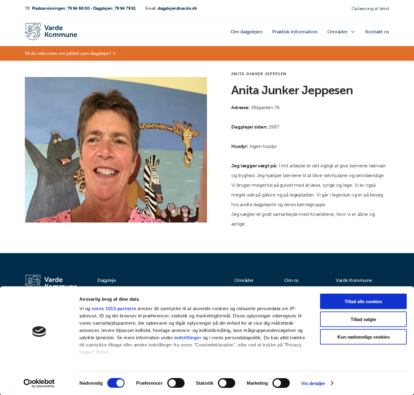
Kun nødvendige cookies (363, 337)
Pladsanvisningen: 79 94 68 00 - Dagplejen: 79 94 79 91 (80, 8)
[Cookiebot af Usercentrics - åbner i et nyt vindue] (39, 383)
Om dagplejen (246, 32)
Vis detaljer (313, 383)
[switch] (176, 383)
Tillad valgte (363, 319)
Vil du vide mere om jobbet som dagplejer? (68, 53)
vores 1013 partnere (114, 308)
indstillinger (188, 337)
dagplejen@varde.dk (171, 8)
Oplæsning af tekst (370, 8)
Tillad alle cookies (363, 301)
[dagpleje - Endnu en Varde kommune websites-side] (51, 31)
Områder (337, 32)
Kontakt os (377, 32)
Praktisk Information (295, 32)
